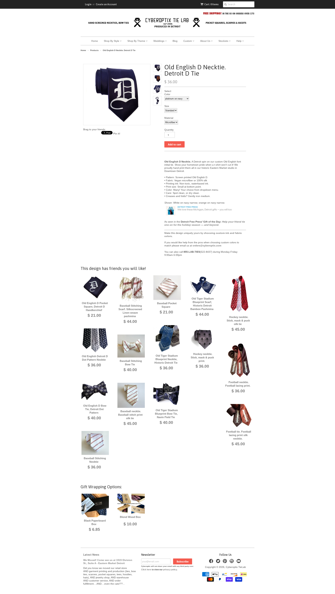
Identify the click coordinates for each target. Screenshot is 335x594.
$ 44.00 (130, 321)
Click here (146, 569)
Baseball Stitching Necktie (95, 460)
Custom (188, 41)
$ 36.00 (94, 365)
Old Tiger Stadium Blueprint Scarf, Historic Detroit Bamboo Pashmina (202, 303)
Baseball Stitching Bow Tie (131, 362)
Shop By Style (112, 41)
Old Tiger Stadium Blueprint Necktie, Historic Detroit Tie (166, 359)
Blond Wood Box (130, 516)
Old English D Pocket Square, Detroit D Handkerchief (95, 307)
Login (88, 4)
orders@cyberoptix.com (207, 245)
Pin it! (116, 133)
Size (166, 106)
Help (239, 41)
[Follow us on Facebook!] (211, 562)
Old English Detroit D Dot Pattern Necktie (95, 358)
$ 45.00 (130, 423)
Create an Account (106, 4)
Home (94, 41)
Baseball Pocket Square (167, 305)
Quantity (169, 129)
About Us (205, 41)
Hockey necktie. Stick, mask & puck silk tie (238, 320)
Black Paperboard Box (95, 522)
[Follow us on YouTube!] (239, 562)
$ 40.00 (94, 418)
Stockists (223, 41)
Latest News (91, 554)
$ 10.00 (130, 524)
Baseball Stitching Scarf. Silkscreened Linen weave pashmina (130, 311)
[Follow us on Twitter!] (218, 562)
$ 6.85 (94, 529)
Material (168, 118)
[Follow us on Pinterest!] (225, 562)
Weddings (159, 41)
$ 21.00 (94, 315)
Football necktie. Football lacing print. (237, 384)
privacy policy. (170, 569)
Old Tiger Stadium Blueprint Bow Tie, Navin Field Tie (166, 414)
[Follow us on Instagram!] (232, 562)
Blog (175, 41)
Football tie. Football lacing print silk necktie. (238, 435)
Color (167, 94)
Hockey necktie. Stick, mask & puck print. (202, 357)
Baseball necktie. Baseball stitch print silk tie (130, 415)
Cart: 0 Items (211, 4)
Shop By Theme (136, 41)
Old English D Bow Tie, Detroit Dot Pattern (94, 409)
